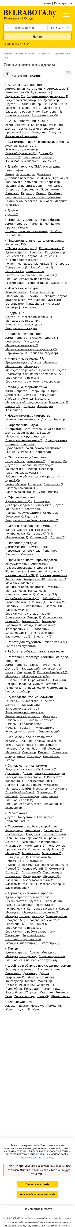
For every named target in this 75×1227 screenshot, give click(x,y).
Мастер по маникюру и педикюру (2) (31, 349)
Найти (37, 36)
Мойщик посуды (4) (36, 676)
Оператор (12, 189)
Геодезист (33, 834)
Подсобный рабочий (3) (22, 865)
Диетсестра (13, 395)
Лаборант (12, 398)
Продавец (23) (15, 920)
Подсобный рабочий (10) (22, 598)
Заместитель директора (22, 708)
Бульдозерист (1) (43, 92)
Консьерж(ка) (14, 469)
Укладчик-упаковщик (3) (22, 943)
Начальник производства (23, 724)
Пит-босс (56, 231)
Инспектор (54, 777)
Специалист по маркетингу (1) (44, 374)
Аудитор (11, 146)
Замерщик (35, 571)
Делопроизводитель (19, 505)
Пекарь (10, 684)
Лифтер (31, 469)
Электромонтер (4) (52, 884)
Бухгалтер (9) (28, 146)
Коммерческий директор (22, 716)
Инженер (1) (48, 256)
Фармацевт (45, 406)
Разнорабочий (15, 484)
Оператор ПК (31, 509)
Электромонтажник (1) (21, 884)
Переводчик (30, 189)
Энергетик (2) (43, 636)
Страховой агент (17, 821)
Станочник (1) (15, 617)
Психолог (12, 444)
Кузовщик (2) (58, 104)
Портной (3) (13, 988)
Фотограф (53, 303)
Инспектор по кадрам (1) (34, 317)
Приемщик (31, 988)
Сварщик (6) (13, 606)
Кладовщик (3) (15, 781)
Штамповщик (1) (17, 633)
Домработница (15, 547)
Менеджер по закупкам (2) (40, 912)
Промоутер (13, 374)
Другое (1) (12, 214)
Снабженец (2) (15, 924)
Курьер (64, 908)
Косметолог (13, 341)
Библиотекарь (15, 296)
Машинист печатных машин (25, 186)
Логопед (27, 398)
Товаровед (12, 935)
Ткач (8, 996)
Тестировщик (14, 283)
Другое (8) (12, 104)
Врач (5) (56, 391)
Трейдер (48, 157)
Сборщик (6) (57, 602)
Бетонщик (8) (53, 830)
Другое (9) (12, 668)
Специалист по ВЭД (19, 800)
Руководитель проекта (21, 731)
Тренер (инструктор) (43, 353)
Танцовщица (35, 303)
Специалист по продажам (23, 928)
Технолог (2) (30, 621)
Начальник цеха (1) (18, 728)
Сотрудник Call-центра (21, 516)
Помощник (60, 752)
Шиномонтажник (17, 115)
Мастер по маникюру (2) (22, 345)
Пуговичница (51, 988)
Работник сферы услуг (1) (23, 473)
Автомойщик (36, 88)
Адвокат (11, 1005)
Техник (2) (12, 621)
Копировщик (34, 182)
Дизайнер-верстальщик (22, 178)
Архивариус (42, 501)
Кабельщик (13, 579)
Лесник (25, 748)
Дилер (44, 223)
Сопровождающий (52, 956)
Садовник (35, 484)
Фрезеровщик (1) (17, 629)
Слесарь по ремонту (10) (22, 111)
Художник (12, 205)
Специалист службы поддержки (27, 279)
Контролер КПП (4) (40, 533)
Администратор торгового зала (27, 897)
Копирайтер (13, 182)
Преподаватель (56, 440)
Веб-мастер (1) (15, 256)
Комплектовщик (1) (41, 781)
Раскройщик (14, 992)
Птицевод (34, 756)
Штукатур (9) (52, 876)
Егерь (9, 745)
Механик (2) (56, 587)
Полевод (44, 752)
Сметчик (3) (57, 868)
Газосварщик (14, 834)
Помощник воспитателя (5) (24, 440)
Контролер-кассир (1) (42, 908)
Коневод (11, 748)
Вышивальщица (49, 969)
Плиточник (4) (15, 861)
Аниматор (47, 292)
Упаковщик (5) (53, 804)
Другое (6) (31, 395)
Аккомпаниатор (16, 292)
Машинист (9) (31, 108)
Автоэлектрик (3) (17, 92)
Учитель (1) (26, 452)
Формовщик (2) (58, 688)
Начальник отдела (40, 720)
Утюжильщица (24, 996)
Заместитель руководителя (24, 712)
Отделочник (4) (40, 857)
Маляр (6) (58, 849)
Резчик (41, 193)
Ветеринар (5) (39, 391)
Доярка (40, 741)
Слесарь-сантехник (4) (20, 492)
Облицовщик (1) (16, 857)
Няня (44, 547)
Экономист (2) (50, 161)
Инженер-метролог (53, 575)
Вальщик (26, 741)
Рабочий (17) (52, 598)
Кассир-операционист (44, 128)
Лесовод (54, 748)
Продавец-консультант (43, 920)
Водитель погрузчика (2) (22, 769)
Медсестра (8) (58, 402)
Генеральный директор (22, 701)
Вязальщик (13, 973)
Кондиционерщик (34, 104)
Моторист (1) (52, 108)
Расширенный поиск (16, 43)
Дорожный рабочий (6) (49, 838)
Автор (9, 174)
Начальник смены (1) (20, 594)
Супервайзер (51, 381)
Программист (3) (17, 267)
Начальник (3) (15, 720)
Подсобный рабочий (20, 792)
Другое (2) (46, 153)
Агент (9, 125)
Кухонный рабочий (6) (52, 672)
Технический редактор (21, 201)
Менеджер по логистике (50, 788)
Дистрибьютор (15, 901)
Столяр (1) (34, 617)
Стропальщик (53, 617)
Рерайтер (55, 193)
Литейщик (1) (56, 579)
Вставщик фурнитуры (20, 969)
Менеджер (39, 132)
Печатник (12, 193)
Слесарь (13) (53, 606)
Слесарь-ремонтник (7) (21, 488)
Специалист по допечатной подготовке (33, 197)
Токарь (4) (49, 621)
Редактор (27, 193)
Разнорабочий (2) (17, 602)
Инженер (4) (13, 845)
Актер (34, 223)
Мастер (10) (29, 583)
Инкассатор (43, 530)
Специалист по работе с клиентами (30, 931)
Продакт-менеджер (52, 370)
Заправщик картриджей (38, 465)
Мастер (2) (12, 853)
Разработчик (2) (42, 267)
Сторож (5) (58, 537)
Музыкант (54, 300)
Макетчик (50, 362)
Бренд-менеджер (17, 362)
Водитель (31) (15, 96)
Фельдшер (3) (14, 410)
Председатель (15, 756)
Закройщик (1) (15, 977)
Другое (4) (12, 842)
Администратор (16, 223)
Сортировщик (29, 796)
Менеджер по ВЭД (18, 788)
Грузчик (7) (49, 769)
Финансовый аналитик (21, 136)
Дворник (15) (57, 461)
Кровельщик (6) (39, 849)
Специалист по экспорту (22, 381)
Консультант (26, 817)
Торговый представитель (23, 939)
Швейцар (23, 691)
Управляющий (35, 688)
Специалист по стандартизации (27, 613)
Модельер (45, 981)
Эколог (10, 760)
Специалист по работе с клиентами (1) (32, 520)
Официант (59, 680)
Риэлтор (59, 419)
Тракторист (13, 625)
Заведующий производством (41, 668)
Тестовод (52, 684)
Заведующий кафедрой (33, 433)
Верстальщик (25, 174)
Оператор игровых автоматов (26, 231)
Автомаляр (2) (15, 88)
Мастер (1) (12, 108)
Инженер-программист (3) (23, 260)
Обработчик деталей (20, 985)
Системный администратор (24, 271)
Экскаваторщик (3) (45, 115)
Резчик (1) (39, 602)
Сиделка (29, 406)
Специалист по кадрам (21, 328)
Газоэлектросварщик (20, 567)
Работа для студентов (20, 646)
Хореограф (13, 307)
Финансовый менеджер (22, 161)
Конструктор (56, 845)
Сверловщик (33, 606)
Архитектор (33, 830)
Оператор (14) (47, 594)
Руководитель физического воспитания (33, 448)
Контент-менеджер (18, 263)
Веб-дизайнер (55, 252)
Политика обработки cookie (37, 1157)
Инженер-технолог (41, 977)
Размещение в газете (37, 1209)
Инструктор (13, 429)
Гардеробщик (15, 461)
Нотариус (37, 1005)
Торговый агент (33, 935)
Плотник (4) (35, 861)
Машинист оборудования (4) (25, 587)
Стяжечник (13, 876)
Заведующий (30, 705)
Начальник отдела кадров (23, 324)
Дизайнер (44, 174)
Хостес (10, 691)
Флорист (61, 201)
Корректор (52, 182)
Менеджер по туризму (21, 956)
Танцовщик (13, 235)
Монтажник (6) (52, 853)
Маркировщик (31, 785)
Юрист (37, 1009)
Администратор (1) (18, 501)
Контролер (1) (15, 908)
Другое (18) (45, 567)
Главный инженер (18, 838)
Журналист (60, 178)
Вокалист (49, 296)
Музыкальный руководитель (25, 436)
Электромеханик (42, 633)
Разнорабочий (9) (34, 868)
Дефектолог (56, 429)
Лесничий (39, 748)
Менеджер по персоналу (22, 320)
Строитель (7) (31, 872)
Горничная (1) (36, 461)
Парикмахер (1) (16, 353)
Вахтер (10, 530)
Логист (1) (12, 785)
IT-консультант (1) (51, 248)
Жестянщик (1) (15, 571)
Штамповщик (60, 996)
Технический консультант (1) (46, 283)
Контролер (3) (15, 533)
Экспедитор (13, 808)
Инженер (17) (54, 571)
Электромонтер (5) (18, 636)
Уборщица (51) (49, 492)
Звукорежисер (15, 300)
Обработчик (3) (39, 680)
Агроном (11, 741)
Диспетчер (51, 100)
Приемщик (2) (46, 792)
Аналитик (22, 125)
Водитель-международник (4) (47, 96)
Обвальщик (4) (15, 680)
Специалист (57, 132)
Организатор (14, 303)
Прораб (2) (12, 868)
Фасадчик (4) (32, 876)
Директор (47, 701)
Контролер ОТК (34, 579)
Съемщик (47, 992)
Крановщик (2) (15, 849)
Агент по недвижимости (22, 419)
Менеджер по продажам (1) (24, 916)
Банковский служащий (47, 125)
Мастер (30, 981)
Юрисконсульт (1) (17, 1009)
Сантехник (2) (53, 484)
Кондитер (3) (26, 672)
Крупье (10, 227)
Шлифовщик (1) (42, 629)
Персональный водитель (23, 550)
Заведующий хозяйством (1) (25, 777)
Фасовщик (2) (51, 943)
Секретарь (50, 513)
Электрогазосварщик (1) (37, 880)
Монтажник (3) (15, 590)
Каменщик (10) (35, 845)
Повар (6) (24, 684)
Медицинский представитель (26, 402)
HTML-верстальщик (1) (21, 248)
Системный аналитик (20, 275)
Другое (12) (25, 530)
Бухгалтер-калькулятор (21, 149)
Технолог (46, 201)
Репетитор (28, 444)
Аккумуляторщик (17, 564)
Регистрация (63, 3)
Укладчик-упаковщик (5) (41, 625)
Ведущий (34, 296)
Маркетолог (13, 366)
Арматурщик (14, 830)
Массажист (31, 341)
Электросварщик (17, 888)
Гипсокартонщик (54, 834)
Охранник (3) (39, 537)
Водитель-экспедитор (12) (23, 100)
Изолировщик (48, 842)
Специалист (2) (38, 924)
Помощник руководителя (23, 513)
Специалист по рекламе (22, 378)
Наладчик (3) (37, 590)
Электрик (11, 880)
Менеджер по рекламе (21, 370)
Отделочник (45, 985)
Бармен (35, 665)
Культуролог (36, 300)
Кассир (22, 128)
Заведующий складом (50, 773)
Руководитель (44, 728)
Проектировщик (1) (54, 865)
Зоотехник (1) (48, 745)
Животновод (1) (26, 745)
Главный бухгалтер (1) (21, 153)
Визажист (36, 338)
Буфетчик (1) (51, 665)
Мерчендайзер (56, 916)
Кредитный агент (17, 132)
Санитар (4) (13, 406)
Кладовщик (25, 905)
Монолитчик (31, 853)
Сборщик (31, 992)
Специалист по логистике (23, 804)
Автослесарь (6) (58, 88)
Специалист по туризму (40, 960)
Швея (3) (43, 996)
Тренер (10, 452)
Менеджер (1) (43, 263)
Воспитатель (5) (35, 429)
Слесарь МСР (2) (16, 610)
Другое (10, 128)
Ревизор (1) (13, 157)
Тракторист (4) (52, 111)
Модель (23, 227)
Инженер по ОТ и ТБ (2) (21, 575)
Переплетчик (50, 189)
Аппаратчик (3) (41, 564)
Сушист (38, 684)
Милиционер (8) (16, 537)
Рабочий (11, 796)
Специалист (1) (48, 275)
